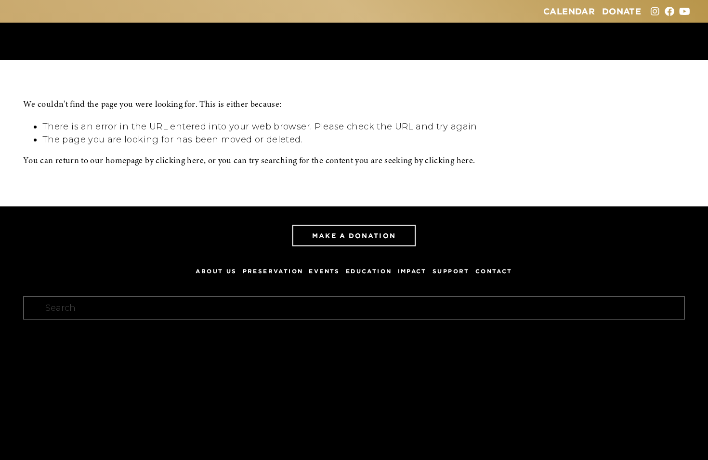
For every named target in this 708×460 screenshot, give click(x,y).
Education (369, 271)
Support (451, 271)
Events (324, 271)
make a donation (354, 235)
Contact (493, 271)
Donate (621, 11)
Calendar (569, 11)
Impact (412, 271)
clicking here (180, 161)
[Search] (27, 41)
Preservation (273, 271)
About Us (216, 271)
